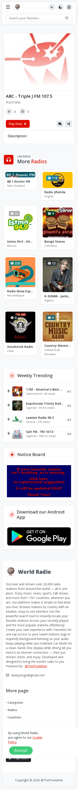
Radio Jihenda (54, 192)
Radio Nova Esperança (20, 291)
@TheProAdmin (36, 666)
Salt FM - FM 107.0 (39, 432)
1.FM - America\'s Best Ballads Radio (45, 389)
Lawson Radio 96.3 (40, 417)
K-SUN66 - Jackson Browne (57, 296)
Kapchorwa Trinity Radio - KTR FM (45, 403)
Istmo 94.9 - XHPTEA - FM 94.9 (20, 241)
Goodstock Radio (20, 347)
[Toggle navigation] (8, 7)
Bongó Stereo (54, 241)
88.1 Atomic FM (18, 181)
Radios (12, 710)
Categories (15, 702)
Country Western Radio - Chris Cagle (57, 345)
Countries (14, 717)
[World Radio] (18, 7)
